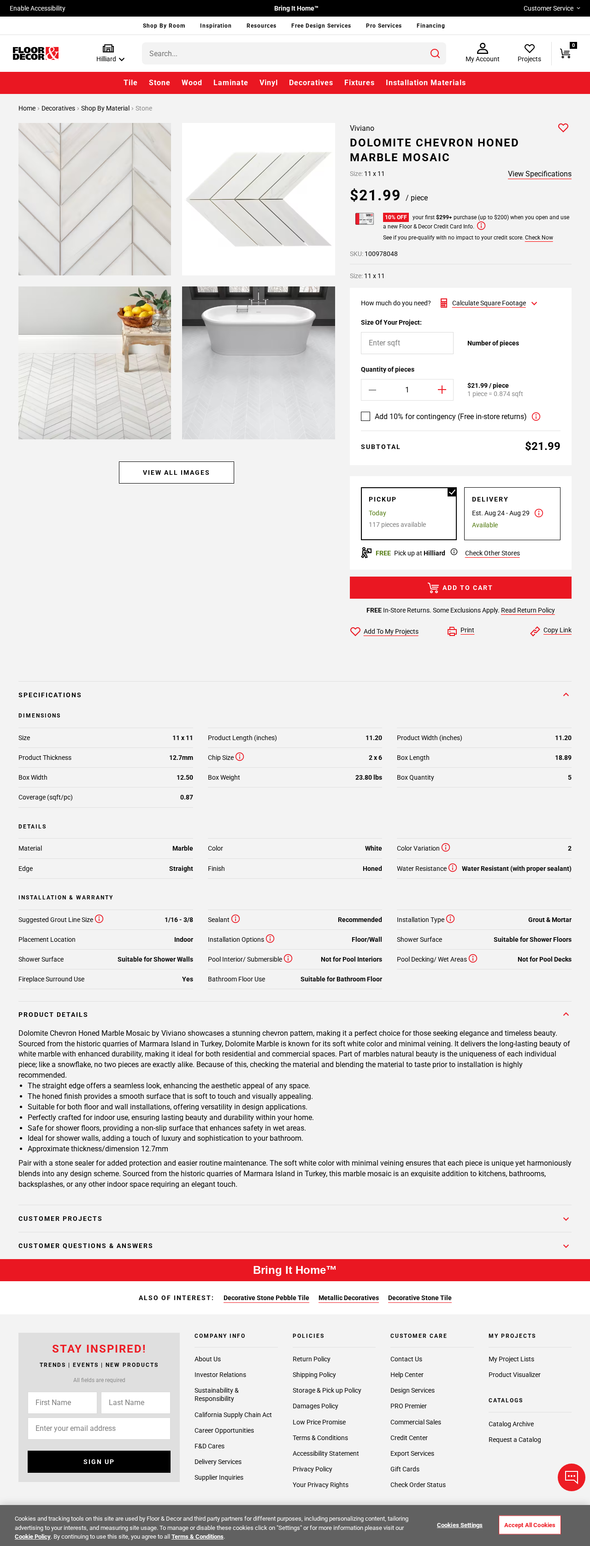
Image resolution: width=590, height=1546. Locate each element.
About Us (208, 1359)
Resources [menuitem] (262, 26)
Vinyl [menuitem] (269, 82)
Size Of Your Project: (391, 322)
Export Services (412, 1453)
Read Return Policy (528, 610)
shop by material (106, 108)
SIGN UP (99, 1461)
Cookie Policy (33, 1536)
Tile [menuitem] (131, 82)
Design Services (412, 1390)
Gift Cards (404, 1469)
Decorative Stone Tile (420, 1297)
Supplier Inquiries (219, 1477)
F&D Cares (209, 1446)
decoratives (59, 108)
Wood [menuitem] (192, 82)
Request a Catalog (515, 1439)
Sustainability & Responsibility (217, 1394)
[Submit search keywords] (435, 53)
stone (144, 108)
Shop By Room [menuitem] (164, 26)
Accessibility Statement (326, 1453)
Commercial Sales (415, 1422)
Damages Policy (315, 1406)
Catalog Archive (511, 1424)
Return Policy (311, 1359)
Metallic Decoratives (349, 1297)
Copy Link (557, 630)
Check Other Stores (492, 553)
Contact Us (406, 1359)
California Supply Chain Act (233, 1414)
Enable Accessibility (37, 8)
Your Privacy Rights (320, 1484)
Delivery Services (218, 1461)
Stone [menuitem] (160, 82)
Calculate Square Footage (489, 303)
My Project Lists (511, 1359)
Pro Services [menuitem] (384, 26)
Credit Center (409, 1437)
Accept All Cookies (529, 1524)
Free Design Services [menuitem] (321, 26)
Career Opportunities (224, 1430)
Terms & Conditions (320, 1437)
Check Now (539, 237)
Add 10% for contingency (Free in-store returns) (451, 416)
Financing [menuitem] (431, 26)
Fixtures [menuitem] (359, 82)
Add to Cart (467, 587)
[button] (108, 53)
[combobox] (294, 53)
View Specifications (540, 173)
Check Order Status (418, 1484)
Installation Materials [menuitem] (426, 82)
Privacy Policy (312, 1469)
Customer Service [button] (548, 8)
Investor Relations (220, 1374)
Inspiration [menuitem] (216, 26)
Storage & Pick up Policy (327, 1390)
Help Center (407, 1374)
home (27, 108)
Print (467, 630)
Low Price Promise (319, 1422)
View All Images (176, 472)
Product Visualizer (515, 1374)
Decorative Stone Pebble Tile (266, 1297)
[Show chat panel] (571, 1477)
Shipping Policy (314, 1374)
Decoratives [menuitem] (311, 82)
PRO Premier (408, 1406)
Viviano (362, 128)
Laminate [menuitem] (230, 82)
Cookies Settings (460, 1524)
